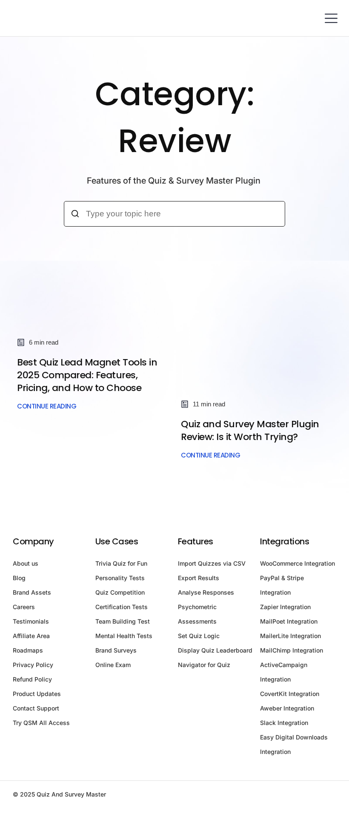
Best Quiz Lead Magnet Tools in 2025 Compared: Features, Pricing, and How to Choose (87, 375)
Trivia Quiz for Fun (121, 563)
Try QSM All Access (41, 722)
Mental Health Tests (123, 635)
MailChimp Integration (291, 650)
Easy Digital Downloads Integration (294, 744)
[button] (330, 18)
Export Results (198, 577)
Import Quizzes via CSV (212, 563)
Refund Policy (32, 679)
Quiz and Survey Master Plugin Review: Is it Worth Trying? (250, 430)
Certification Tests (121, 606)
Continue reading (46, 406)
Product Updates (37, 693)
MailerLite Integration (290, 635)
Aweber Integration (287, 708)
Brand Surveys (116, 650)
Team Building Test (122, 621)
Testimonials (31, 621)
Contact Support (36, 708)
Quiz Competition (120, 592)
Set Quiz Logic (199, 635)
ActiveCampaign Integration (283, 672)
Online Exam (113, 664)
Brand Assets (32, 592)
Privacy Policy (33, 664)
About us (25, 563)
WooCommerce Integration (297, 563)
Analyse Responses (206, 592)
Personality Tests (120, 577)
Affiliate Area (31, 635)
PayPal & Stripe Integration (282, 585)
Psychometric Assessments (197, 614)
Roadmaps (28, 650)
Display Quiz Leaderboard (215, 650)
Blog (19, 577)
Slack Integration (284, 722)
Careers (24, 606)
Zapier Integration (285, 606)
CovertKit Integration (289, 693)
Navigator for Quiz (204, 664)
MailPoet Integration (289, 621)
